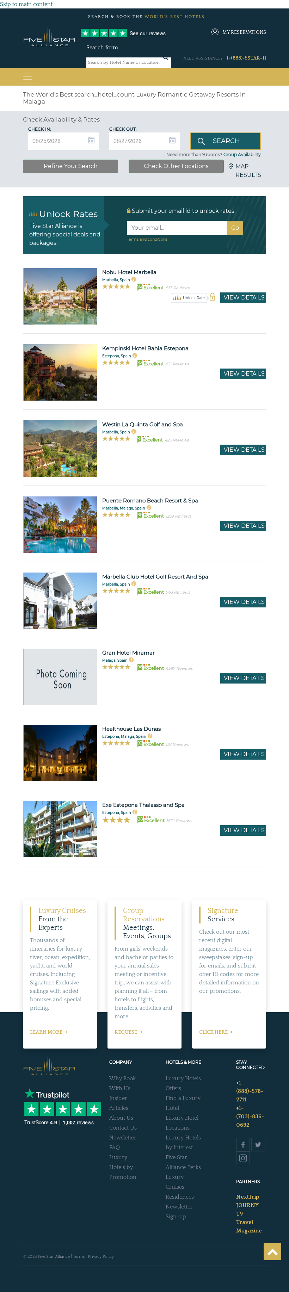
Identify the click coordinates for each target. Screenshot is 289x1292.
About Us (121, 1118)
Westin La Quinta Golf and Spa (142, 424)
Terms (79, 1256)
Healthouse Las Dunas (131, 728)
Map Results (248, 170)
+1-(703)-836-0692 (250, 1116)
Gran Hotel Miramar (128, 652)
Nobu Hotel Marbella (129, 272)
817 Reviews (177, 287)
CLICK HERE (213, 1032)
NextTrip (247, 1197)
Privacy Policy (101, 1256)
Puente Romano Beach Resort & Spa (150, 500)
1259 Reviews (178, 516)
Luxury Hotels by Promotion (122, 1167)
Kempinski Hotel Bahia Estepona (145, 348)
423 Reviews (177, 440)
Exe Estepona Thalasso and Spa (143, 805)
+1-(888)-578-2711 (249, 1091)
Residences (180, 1197)
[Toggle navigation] (27, 77)
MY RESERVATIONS (244, 32)
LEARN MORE (46, 1032)
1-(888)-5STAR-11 (246, 58)
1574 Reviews (179, 820)
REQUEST (126, 1032)
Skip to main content (26, 4)
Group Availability (242, 154)
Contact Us (123, 1128)
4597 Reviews (179, 668)
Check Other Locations (176, 166)
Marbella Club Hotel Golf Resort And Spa (155, 576)
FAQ (114, 1147)
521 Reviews (177, 363)
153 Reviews (177, 744)
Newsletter (122, 1138)
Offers (173, 1088)
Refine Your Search (71, 166)
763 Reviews (178, 592)
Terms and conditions (147, 239)
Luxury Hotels (183, 1078)
